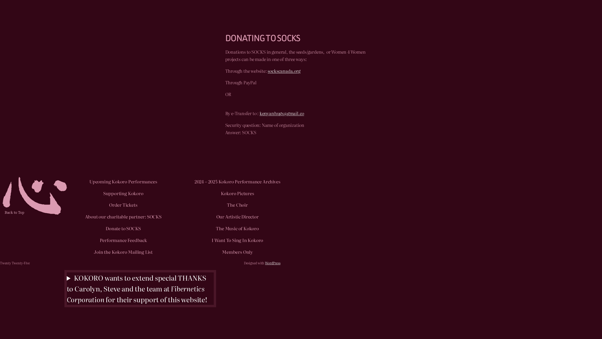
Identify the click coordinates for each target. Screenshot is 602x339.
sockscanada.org (284, 70)
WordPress (272, 262)
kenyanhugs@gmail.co (282, 113)
